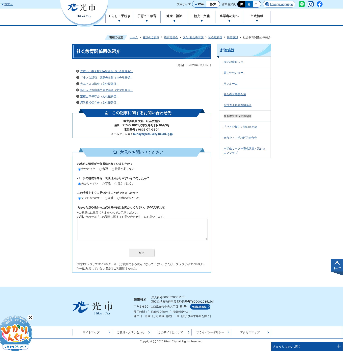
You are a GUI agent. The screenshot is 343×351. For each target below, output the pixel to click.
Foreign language (281, 4)
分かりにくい (126, 183)
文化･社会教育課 (193, 37)
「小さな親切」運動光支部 (240, 126)
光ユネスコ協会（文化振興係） (99, 83)
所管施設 (232, 37)
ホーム (134, 37)
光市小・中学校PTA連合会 (240, 137)
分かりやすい (89, 183)
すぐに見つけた (91, 197)
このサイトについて (170, 332)
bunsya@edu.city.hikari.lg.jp (153, 134)
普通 (105, 168)
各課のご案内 (151, 37)
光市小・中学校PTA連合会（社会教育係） (106, 71)
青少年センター (233, 72)
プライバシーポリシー (210, 332)
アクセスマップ (250, 332)
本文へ (8, 4)
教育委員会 (171, 37)
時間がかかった (130, 197)
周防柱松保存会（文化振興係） (99, 102)
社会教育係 (215, 37)
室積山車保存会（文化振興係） (99, 96)
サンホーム (231, 83)
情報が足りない (124, 168)
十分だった (88, 168)
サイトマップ (91, 332)
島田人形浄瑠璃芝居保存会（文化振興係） (106, 90)
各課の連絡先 (199, 306)
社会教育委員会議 (235, 94)
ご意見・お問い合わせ (131, 332)
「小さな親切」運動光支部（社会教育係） (106, 77)
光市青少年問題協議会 (237, 105)
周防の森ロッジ (233, 61)
